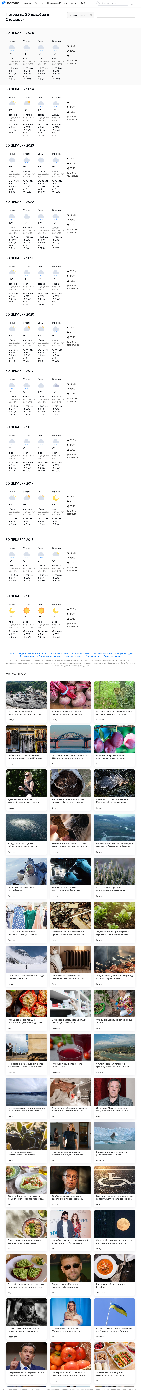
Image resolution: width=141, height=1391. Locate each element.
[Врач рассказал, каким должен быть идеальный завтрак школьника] (26, 1230)
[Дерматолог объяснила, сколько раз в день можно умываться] (70, 1098)
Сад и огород (92, 656)
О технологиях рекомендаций (82, 1389)
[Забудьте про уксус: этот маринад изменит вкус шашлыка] (114, 966)
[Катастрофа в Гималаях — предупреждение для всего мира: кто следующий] (26, 702)
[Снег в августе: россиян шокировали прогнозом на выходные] (114, 878)
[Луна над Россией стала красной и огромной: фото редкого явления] (114, 1230)
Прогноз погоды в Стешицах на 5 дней (70, 653)
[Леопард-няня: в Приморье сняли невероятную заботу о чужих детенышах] (114, 702)
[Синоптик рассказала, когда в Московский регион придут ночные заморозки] (114, 790)
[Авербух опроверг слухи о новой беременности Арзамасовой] (70, 1230)
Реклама (23, 1389)
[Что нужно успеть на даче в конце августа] (114, 1010)
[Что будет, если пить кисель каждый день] (70, 1054)
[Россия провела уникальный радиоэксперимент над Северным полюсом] (114, 1142)
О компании (13, 1389)
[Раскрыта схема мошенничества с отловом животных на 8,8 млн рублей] (26, 1054)
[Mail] (4, 3)
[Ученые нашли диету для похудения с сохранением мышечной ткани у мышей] (114, 1363)
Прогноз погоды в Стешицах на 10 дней (40, 656)
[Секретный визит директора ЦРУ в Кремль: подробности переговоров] (26, 1363)
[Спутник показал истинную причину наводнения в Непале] (114, 1054)
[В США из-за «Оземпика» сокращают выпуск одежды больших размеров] (26, 922)
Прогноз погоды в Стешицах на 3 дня (27, 653)
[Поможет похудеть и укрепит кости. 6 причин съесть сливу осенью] (114, 746)
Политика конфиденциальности (55, 1389)
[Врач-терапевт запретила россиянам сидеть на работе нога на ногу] (70, 1142)
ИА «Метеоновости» (130, 1389)
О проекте (36, 1389)
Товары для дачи (112, 656)
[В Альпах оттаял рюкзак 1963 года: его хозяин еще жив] (26, 966)
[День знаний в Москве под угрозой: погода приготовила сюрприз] (26, 790)
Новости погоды (73, 656)
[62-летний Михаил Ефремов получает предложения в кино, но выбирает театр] (114, 1098)
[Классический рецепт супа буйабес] (114, 1275)
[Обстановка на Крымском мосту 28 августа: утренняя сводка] (70, 746)
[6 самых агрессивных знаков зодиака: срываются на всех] (26, 1319)
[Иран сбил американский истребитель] (26, 878)
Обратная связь (102, 1389)
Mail (4, 1389)
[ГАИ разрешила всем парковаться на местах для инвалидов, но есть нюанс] (114, 1186)
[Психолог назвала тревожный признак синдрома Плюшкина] (70, 922)
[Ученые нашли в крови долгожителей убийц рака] (70, 878)
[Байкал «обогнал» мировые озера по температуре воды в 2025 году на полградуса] (26, 1098)
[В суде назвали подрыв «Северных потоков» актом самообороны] (26, 834)
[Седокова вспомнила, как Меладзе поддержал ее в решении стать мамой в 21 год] (70, 1319)
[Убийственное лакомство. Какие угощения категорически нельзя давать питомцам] (70, 834)
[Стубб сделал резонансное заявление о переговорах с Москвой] (70, 1186)
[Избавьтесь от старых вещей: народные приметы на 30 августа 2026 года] (26, 746)
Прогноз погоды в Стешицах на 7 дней (113, 653)
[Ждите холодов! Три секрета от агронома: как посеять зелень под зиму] (114, 922)
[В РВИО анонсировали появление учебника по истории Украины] (114, 1319)
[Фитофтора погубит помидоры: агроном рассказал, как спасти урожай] (70, 1363)
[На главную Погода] (12, 3)
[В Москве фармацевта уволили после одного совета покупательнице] (70, 1010)
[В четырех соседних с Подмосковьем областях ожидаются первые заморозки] (26, 1142)
